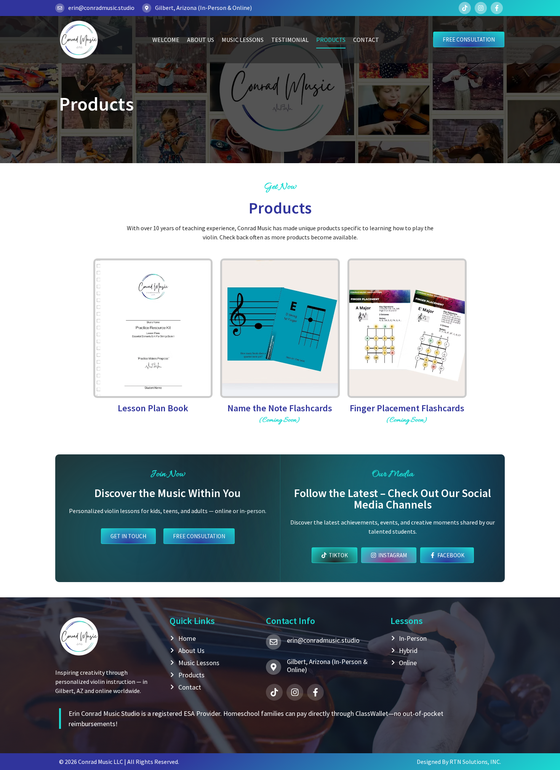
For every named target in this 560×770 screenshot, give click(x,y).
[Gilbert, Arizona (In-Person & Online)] (146, 8)
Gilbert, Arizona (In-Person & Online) (203, 7)
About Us (200, 39)
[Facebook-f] (497, 8)
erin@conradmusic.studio (101, 7)
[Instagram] (481, 8)
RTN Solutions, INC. (475, 761)
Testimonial (290, 39)
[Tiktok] (465, 8)
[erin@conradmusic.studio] (59, 8)
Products (331, 39)
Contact (366, 39)
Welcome (165, 39)
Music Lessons (243, 39)
